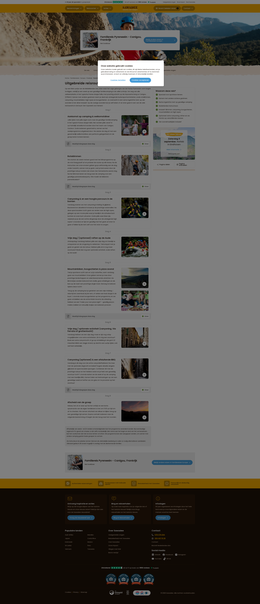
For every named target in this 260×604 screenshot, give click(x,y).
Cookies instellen (118, 80)
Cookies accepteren (140, 80)
